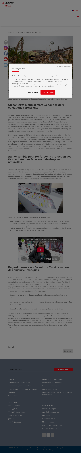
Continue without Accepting (64, 66)
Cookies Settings (32, 92)
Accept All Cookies (48, 92)
